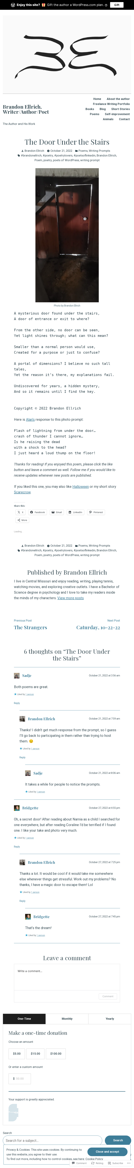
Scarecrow (22, 492)
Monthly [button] (67, 1018)
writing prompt (90, 160)
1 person (29, 694)
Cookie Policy (94, 1159)
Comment (107, 996)
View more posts (70, 598)
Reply (17, 703)
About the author (118, 99)
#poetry (48, 155)
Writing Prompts (99, 150)
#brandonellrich (31, 155)
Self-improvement (117, 114)
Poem (38, 160)
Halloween (80, 486)
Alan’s (30, 419)
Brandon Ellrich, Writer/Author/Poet (26, 109)
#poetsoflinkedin (84, 155)
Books (89, 109)
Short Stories (120, 109)
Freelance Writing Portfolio (111, 104)
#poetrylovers (63, 155)
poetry (47, 160)
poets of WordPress (66, 160)
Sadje (26, 675)
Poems (94, 114)
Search (7, 1133)
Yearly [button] (110, 1018)
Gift (116, 5)
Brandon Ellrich (34, 150)
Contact (124, 119)
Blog (103, 109)
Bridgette (30, 807)
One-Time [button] (24, 1018)
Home (97, 99)
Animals (108, 119)
